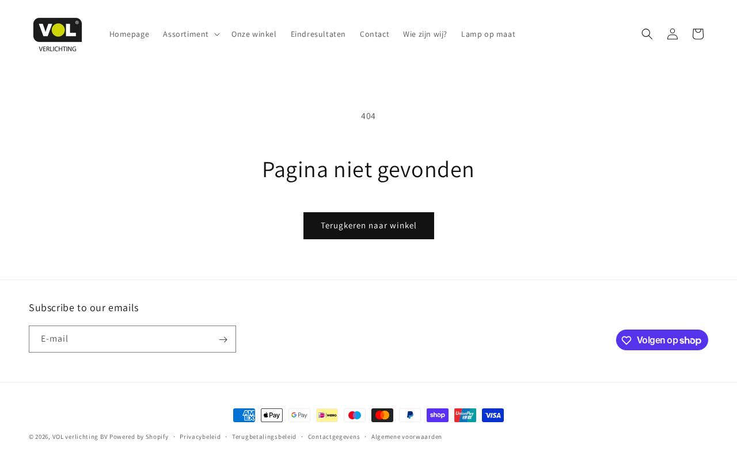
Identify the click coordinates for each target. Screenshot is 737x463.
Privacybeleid (200, 436)
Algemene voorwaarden (406, 436)
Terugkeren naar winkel (369, 225)
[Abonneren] (222, 339)
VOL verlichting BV (80, 437)
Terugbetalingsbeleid (264, 436)
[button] (190, 34)
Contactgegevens (334, 436)
